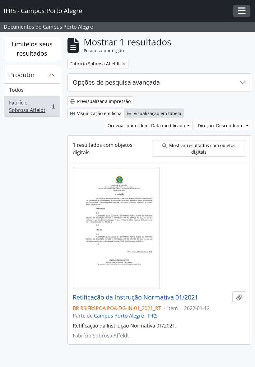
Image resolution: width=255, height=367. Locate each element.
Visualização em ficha (99, 113)
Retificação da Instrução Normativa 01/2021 (135, 297)
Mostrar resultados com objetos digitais (201, 148)
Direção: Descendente (221, 125)
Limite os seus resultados (32, 49)
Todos (16, 89)
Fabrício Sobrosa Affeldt (32, 106)
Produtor (22, 75)
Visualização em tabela (156, 113)
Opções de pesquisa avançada (116, 82)
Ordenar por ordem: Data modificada (147, 125)
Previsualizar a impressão (103, 101)
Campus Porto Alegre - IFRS (126, 315)
